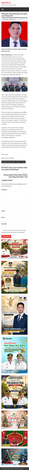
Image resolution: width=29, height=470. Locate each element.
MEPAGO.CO (6, 2)
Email (3, 217)
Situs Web (4, 224)
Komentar (4, 189)
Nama (3, 211)
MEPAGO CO (12, 19)
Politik (18, 162)
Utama (23, 162)
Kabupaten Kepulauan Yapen (8, 162)
